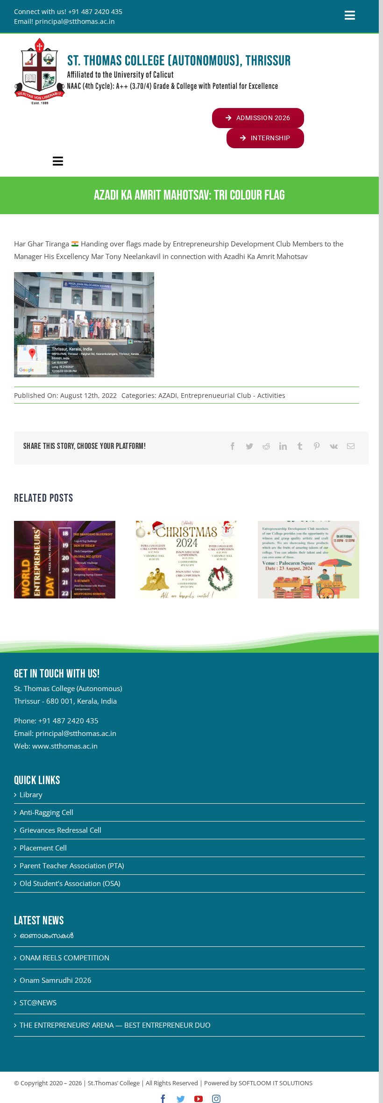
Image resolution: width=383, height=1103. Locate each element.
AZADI (167, 395)
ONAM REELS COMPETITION (64, 957)
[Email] (350, 446)
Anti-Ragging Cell (46, 812)
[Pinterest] (316, 446)
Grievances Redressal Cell (60, 830)
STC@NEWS (38, 1002)
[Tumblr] (299, 446)
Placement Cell (43, 847)
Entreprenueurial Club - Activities (233, 395)
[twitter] (181, 1099)
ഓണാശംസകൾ (46, 935)
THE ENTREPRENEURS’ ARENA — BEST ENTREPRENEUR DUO (115, 1025)
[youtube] (198, 1099)
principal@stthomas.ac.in (75, 733)
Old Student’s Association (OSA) (70, 883)
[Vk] (333, 446)
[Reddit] (266, 446)
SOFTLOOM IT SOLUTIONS (275, 1083)
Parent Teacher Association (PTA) (72, 865)
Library (31, 794)
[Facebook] (232, 446)
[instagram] (216, 1099)
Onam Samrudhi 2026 (56, 980)
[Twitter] (249, 446)
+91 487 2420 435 (68, 720)
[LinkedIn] (283, 446)
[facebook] (163, 1099)
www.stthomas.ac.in (65, 745)
